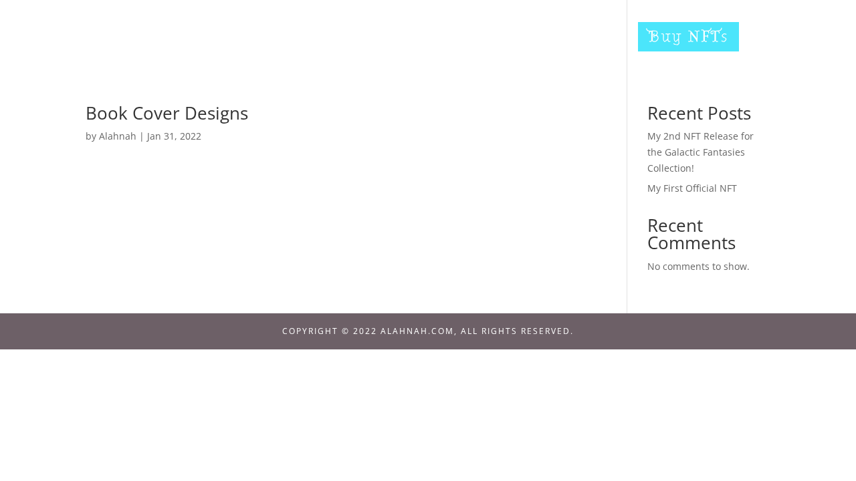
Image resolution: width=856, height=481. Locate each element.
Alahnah (117, 136)
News (424, 39)
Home (315, 39)
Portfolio (501, 39)
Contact (588, 39)
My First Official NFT (692, 188)
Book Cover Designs (167, 113)
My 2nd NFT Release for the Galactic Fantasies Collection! (700, 152)
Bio (370, 39)
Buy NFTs (688, 36)
